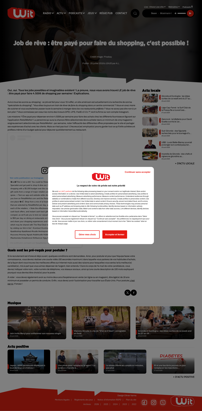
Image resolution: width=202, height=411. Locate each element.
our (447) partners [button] (65, 191)
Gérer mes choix (87, 234)
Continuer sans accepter (137, 172)
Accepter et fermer (114, 234)
